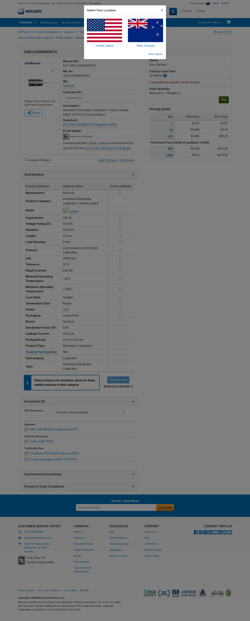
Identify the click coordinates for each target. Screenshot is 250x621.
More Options (156, 54)
